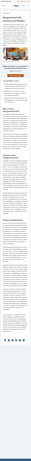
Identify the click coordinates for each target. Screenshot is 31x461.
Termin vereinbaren (15, 75)
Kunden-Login (24, 1)
